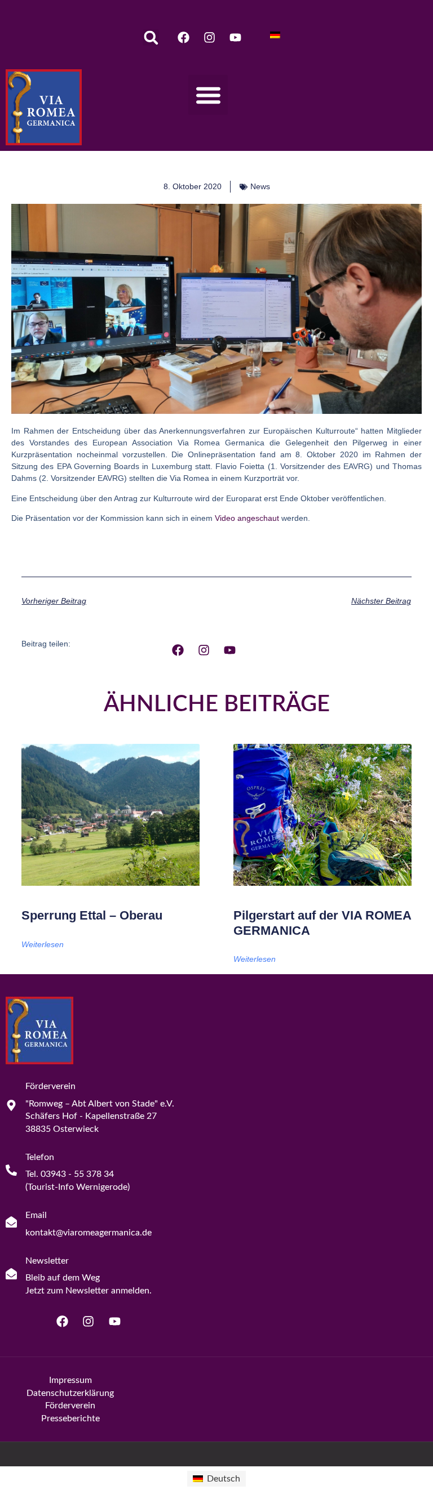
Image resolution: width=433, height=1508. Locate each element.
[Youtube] (236, 37)
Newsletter (47, 1260)
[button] (151, 37)
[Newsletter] (11, 1273)
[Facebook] (183, 37)
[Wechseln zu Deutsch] (275, 34)
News (260, 186)
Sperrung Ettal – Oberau (91, 915)
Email (36, 1215)
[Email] (11, 1222)
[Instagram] (209, 37)
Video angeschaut (247, 518)
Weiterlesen (42, 944)
